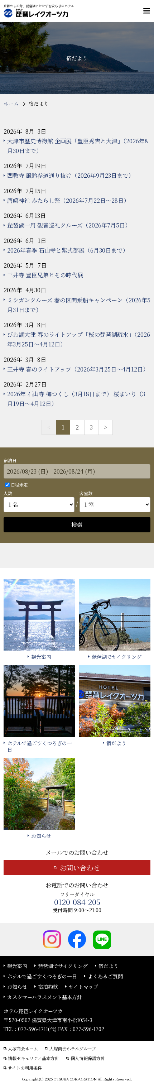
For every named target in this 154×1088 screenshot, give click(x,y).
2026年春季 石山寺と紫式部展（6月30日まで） (67, 250)
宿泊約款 (48, 986)
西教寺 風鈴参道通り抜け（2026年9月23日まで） (70, 175)
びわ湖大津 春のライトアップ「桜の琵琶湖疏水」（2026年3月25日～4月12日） (78, 339)
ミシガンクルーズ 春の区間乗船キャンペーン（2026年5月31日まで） (78, 305)
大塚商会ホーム (23, 1048)
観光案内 (17, 965)
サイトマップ (83, 986)
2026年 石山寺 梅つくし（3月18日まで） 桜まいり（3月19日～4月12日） (76, 399)
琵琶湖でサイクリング (63, 965)
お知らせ (17, 986)
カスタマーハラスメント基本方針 (44, 997)
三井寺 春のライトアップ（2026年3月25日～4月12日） (78, 369)
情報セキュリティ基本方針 (33, 1058)
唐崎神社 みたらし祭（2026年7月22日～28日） (68, 200)
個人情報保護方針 (88, 1058)
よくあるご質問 (105, 976)
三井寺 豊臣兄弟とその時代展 (45, 275)
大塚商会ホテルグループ (72, 1048)
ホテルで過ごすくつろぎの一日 (42, 976)
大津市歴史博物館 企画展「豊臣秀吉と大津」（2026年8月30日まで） (77, 146)
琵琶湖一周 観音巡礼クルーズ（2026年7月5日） (69, 225)
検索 (77, 525)
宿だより (108, 965)
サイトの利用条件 (25, 1068)
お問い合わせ (79, 867)
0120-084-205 (77, 901)
